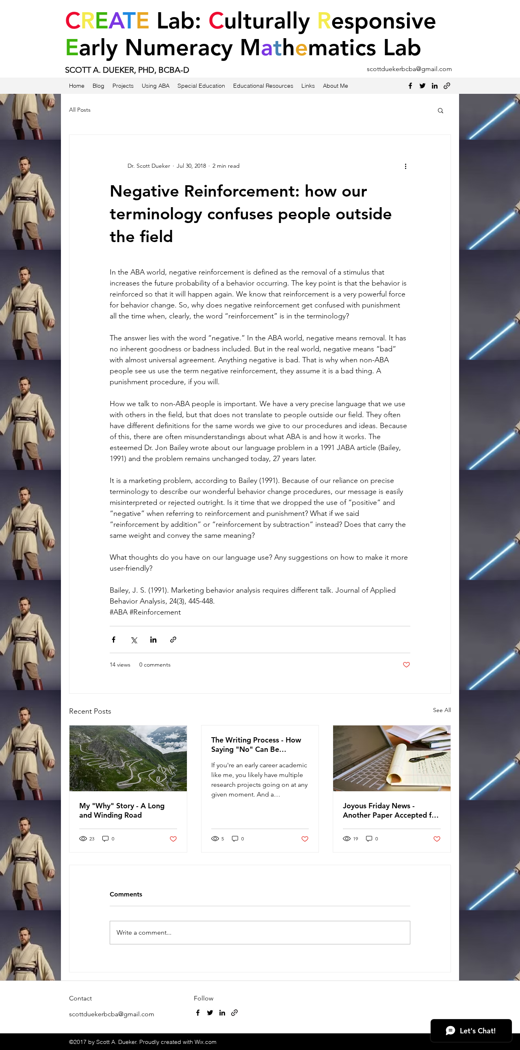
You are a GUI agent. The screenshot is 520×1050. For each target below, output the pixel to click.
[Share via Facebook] (113, 639)
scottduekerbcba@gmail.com (409, 69)
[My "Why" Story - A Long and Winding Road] (128, 758)
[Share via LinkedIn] (153, 639)
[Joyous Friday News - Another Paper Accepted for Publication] (392, 758)
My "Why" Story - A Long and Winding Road (122, 810)
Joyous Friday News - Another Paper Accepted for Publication (391, 810)
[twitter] (422, 86)
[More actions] (405, 166)
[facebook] (410, 86)
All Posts (80, 109)
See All (442, 710)
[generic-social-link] (447, 86)
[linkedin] (435, 86)
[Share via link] (173, 639)
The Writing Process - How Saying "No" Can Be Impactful (256, 744)
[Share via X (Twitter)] (133, 639)
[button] (440, 110)
